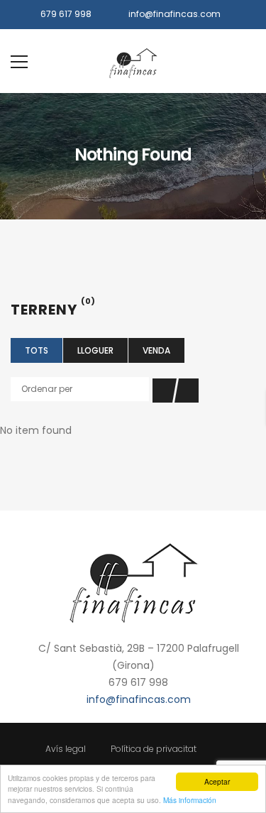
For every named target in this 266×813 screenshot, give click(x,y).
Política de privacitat (153, 749)
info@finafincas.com (174, 14)
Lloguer (95, 350)
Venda (156, 350)
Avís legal (65, 749)
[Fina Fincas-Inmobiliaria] (133, 61)
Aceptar (217, 781)
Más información (189, 800)
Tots (36, 350)
